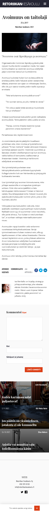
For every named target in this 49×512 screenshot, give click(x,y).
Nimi (8, 346)
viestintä (5, 272)
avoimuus (5, 269)
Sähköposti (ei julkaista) (14, 357)
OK (37, 508)
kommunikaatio (17, 269)
